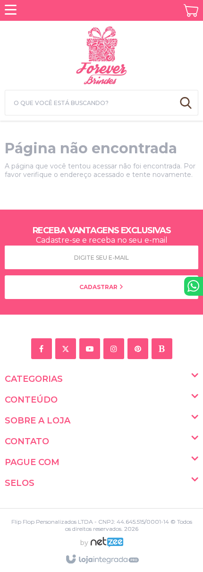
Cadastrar (99, 286)
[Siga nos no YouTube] (91, 349)
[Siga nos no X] (67, 349)
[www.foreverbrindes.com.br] (101, 54)
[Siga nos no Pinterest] (139, 349)
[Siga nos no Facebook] (43, 349)
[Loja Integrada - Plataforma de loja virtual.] (101, 560)
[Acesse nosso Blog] (164, 349)
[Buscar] (185, 102)
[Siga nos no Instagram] (115, 349)
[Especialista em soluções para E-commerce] (107, 546)
